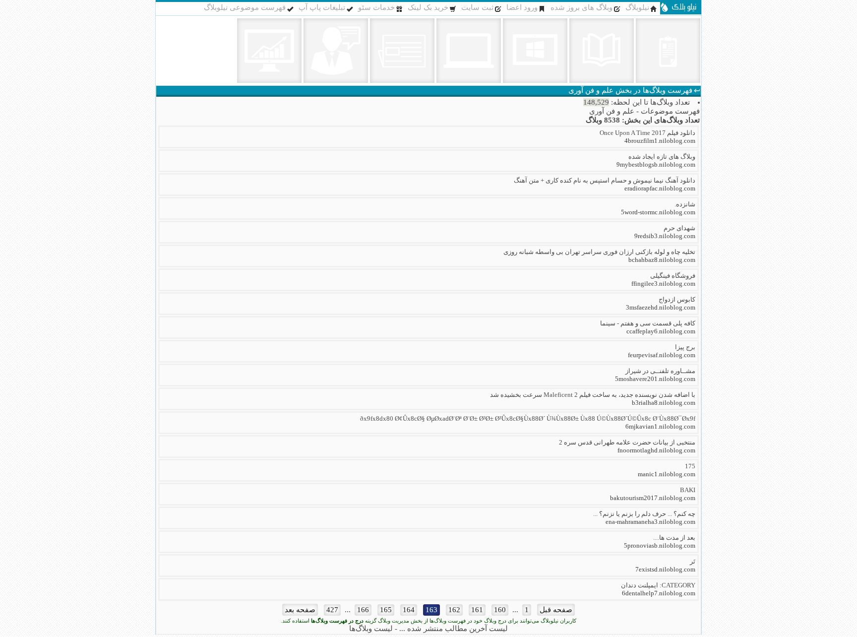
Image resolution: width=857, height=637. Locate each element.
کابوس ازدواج (677, 299)
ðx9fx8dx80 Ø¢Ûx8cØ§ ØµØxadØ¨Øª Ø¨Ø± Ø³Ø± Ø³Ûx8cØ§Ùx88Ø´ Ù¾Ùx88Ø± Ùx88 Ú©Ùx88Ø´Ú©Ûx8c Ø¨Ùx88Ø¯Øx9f (527, 418)
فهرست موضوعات (670, 111)
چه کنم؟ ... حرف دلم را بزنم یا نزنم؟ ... (644, 513)
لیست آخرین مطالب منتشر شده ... (453, 629)
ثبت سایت (477, 7)
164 (409, 610)
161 (477, 610)
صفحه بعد (300, 610)
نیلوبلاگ (637, 7)
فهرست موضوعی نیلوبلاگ (245, 7)
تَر (692, 561)
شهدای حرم (679, 228)
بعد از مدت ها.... (674, 537)
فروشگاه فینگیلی (672, 275)
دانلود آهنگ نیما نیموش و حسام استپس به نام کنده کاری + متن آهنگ (604, 180)
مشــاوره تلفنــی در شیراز (660, 371)
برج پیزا (685, 347)
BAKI (687, 490)
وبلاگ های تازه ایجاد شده (661, 156)
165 (386, 610)
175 (690, 466)
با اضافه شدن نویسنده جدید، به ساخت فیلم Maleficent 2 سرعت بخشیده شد (592, 394)
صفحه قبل (556, 610)
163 (431, 610)
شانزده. (684, 204)
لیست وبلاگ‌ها (371, 629)
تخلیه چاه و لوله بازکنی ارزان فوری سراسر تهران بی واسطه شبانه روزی (599, 251)
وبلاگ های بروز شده (581, 7)
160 (500, 610)
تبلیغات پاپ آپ (322, 7)
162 (454, 610)
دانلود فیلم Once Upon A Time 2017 (647, 132)
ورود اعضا (522, 7)
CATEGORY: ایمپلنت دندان (658, 585)
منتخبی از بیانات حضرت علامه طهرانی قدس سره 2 (627, 442)
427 (332, 610)
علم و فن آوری (611, 111)
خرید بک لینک (428, 7)
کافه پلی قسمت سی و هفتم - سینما (647, 323)
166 (363, 610)
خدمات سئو (376, 7)
